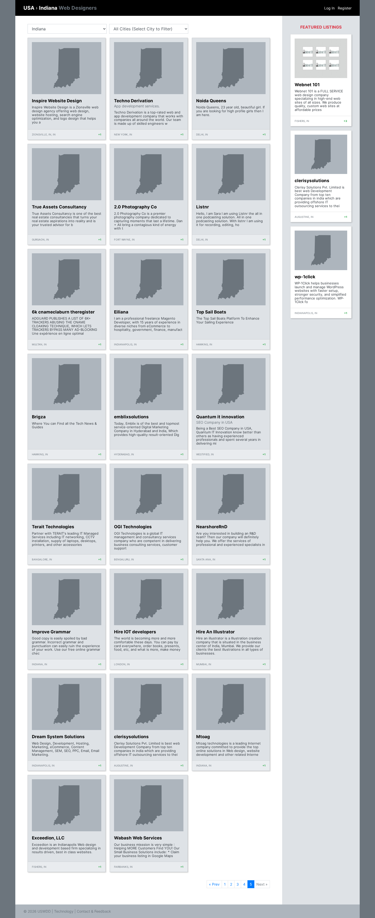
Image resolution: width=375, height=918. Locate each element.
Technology (63, 911)
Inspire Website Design (57, 100)
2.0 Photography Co (135, 206)
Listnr (202, 206)
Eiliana (121, 312)
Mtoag (203, 736)
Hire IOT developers (135, 631)
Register (345, 8)
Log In (329, 8)
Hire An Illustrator (215, 631)
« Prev (214, 884)
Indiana (68, 8)
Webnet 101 (307, 84)
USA (29, 8)
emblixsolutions (131, 416)
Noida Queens (211, 100)
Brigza (39, 416)
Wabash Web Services (138, 837)
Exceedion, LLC (48, 837)
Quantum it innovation (220, 416)
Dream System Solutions (58, 736)
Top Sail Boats (211, 312)
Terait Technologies (53, 526)
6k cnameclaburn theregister (63, 312)
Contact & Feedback (94, 911)
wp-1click (305, 276)
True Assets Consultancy (59, 206)
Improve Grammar (51, 631)
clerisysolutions (131, 736)
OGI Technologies (133, 526)
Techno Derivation (133, 100)
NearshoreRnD (211, 526)
